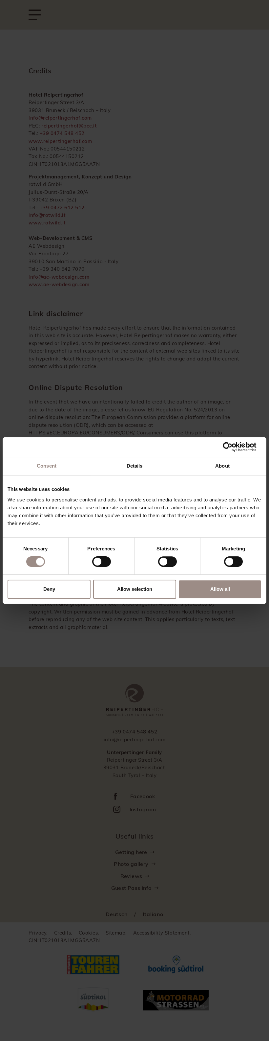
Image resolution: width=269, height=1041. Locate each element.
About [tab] (222, 466)
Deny (49, 589)
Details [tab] (135, 466)
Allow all (220, 589)
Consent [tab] (46, 466)
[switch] (101, 561)
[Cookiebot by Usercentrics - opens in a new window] (232, 447)
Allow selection (134, 589)
